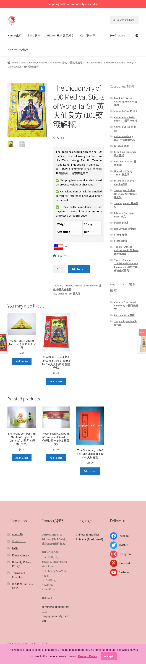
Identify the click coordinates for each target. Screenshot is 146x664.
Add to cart (79, 269)
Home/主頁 (14, 35)
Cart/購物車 (87, 35)
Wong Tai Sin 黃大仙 (69, 293)
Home (15, 62)
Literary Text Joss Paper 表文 (124, 214)
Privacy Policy (20, 555)
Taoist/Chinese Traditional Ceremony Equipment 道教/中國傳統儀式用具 (126, 265)
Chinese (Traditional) (89, 539)
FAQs (15, 548)
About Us (17, 534)
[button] (42, 89)
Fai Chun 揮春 (121, 145)
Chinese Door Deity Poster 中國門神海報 (125, 119)
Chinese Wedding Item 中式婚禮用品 (124, 138)
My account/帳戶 (17, 49)
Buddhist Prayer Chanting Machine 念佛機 (125, 101)
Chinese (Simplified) (88, 534)
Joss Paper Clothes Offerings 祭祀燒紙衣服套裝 (125, 194)
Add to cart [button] (21, 361)
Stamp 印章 (120, 234)
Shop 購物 (34, 35)
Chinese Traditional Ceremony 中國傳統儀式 (126, 306)
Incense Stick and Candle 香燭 (124, 182)
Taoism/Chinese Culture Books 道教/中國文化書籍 (56, 62)
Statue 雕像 (120, 240)
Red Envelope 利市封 (125, 228)
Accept (108, 656)
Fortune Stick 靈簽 (124, 315)
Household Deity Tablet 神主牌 (123, 173)
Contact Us (19, 541)
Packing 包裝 (121, 222)
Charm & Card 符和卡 (125, 111)
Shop (23, 62)
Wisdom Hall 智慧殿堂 (60, 35)
